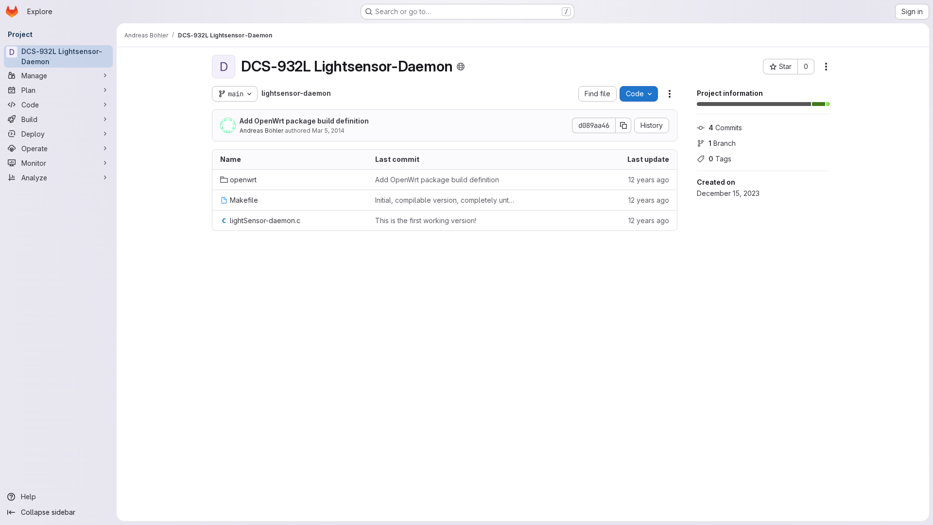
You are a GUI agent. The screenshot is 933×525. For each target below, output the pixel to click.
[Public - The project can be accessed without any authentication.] (461, 66)
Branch (722, 143)
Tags (719, 159)
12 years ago (648, 179)
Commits (725, 127)
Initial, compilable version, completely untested (445, 200)
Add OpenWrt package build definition (304, 121)
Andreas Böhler (261, 130)
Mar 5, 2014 (328, 130)
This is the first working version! (425, 220)
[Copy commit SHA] (623, 125)
